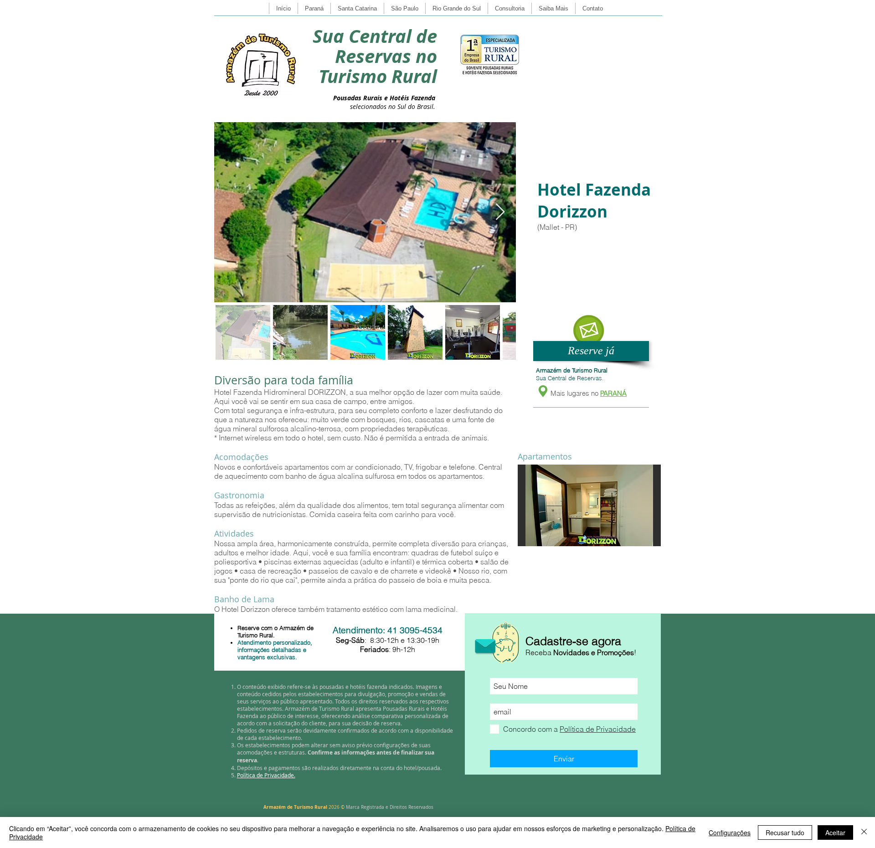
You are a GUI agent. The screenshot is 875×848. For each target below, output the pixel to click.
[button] (588, 330)
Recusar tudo (785, 832)
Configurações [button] (730, 832)
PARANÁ (613, 393)
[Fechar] (864, 832)
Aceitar (835, 832)
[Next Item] (500, 212)
